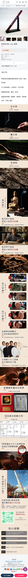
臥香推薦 (8, 5)
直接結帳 (21, 575)
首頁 (3, 5)
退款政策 (14, 559)
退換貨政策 (13, 561)
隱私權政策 (20, 561)
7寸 (12, 5)
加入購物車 (8, 575)
